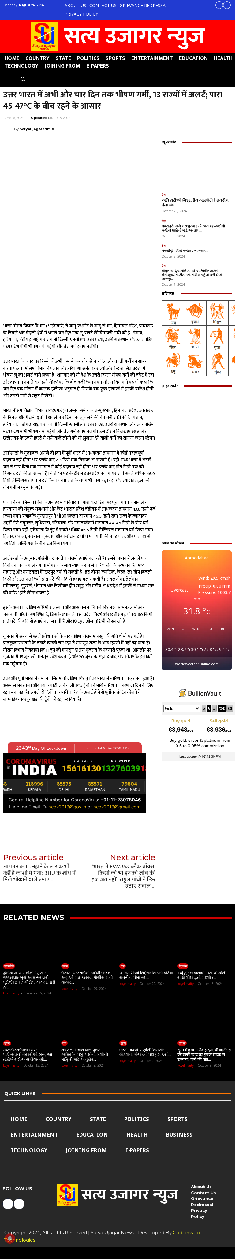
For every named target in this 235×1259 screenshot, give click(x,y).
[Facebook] (219, 5)
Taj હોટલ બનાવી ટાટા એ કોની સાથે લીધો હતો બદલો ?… (201, 975)
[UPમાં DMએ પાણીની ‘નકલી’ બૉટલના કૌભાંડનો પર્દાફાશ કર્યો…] (146, 1020)
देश (164, 194)
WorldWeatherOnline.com (197, 664)
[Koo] (211, 129)
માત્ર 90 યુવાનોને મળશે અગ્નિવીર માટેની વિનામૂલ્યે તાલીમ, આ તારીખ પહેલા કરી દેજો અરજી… (192, 275)
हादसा (182, 1043)
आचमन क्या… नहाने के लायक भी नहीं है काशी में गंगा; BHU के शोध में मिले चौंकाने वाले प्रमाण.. (39, 873)
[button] (22, 79)
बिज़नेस (183, 966)
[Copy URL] (197, 129)
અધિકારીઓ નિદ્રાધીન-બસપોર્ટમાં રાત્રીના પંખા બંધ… (195, 203)
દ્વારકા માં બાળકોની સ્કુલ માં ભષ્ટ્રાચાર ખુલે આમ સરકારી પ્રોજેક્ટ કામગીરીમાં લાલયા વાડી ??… (29, 980)
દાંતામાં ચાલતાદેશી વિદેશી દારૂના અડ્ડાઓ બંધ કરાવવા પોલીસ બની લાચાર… (87, 978)
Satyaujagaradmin (37, 129)
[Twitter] (127, 129)
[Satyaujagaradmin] (8, 129)
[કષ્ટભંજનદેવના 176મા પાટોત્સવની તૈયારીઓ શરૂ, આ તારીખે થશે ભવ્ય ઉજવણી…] (30, 1020)
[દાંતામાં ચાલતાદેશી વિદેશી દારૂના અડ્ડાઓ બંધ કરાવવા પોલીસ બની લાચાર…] (88, 943)
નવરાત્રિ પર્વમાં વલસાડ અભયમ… (185, 251)
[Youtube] (227, 5)
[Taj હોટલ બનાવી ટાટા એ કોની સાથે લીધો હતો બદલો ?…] (204, 943)
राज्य (65, 966)
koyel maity (11, 993)
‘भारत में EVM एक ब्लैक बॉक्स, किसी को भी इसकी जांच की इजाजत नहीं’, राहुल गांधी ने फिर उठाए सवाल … (123, 876)
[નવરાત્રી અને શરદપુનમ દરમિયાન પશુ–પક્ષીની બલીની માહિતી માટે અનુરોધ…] (88, 1020)
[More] (225, 129)
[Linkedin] (169, 129)
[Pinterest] (141, 129)
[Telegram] (183, 129)
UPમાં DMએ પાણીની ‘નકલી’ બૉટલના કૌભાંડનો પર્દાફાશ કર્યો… (145, 1052)
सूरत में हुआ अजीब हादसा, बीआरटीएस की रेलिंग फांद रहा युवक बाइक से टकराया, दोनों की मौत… (204, 1055)
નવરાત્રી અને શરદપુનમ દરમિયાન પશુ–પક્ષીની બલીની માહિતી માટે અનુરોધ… (193, 228)
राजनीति (9, 966)
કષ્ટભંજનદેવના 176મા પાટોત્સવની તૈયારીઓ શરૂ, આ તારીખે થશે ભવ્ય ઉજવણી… (27, 1055)
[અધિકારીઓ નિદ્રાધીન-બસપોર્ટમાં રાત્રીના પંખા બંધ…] (197, 169)
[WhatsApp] (155, 129)
